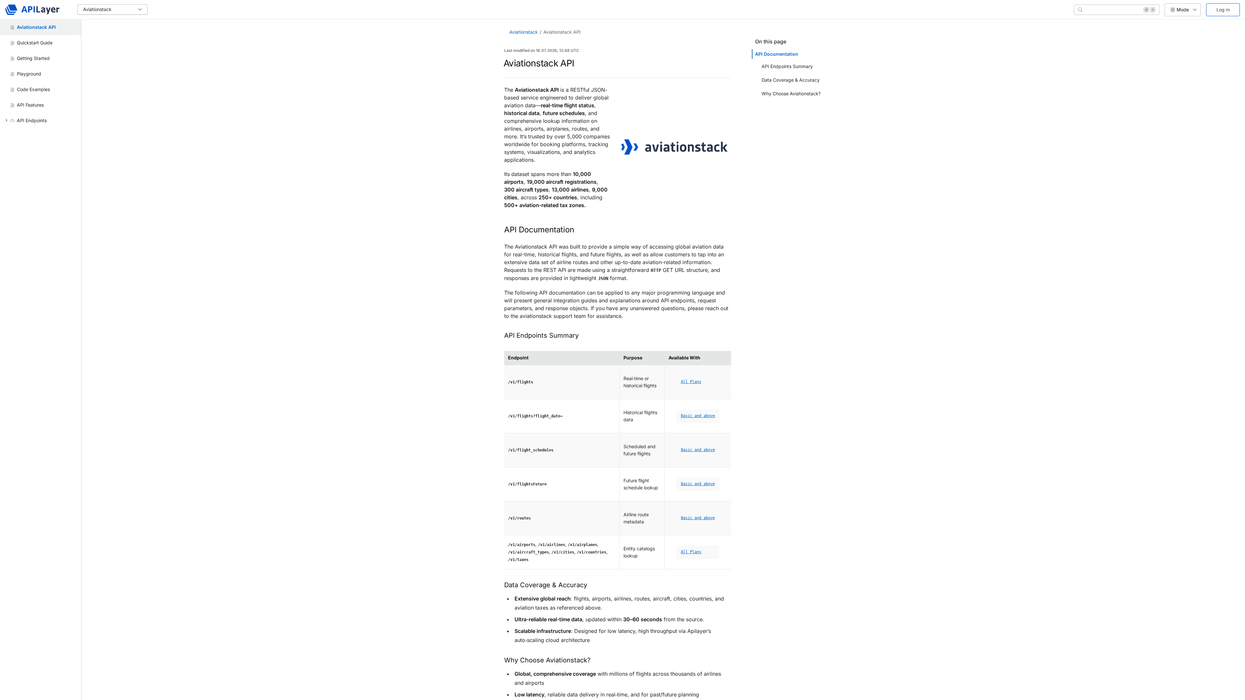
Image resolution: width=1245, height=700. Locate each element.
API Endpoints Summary (787, 66)
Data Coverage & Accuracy (791, 80)
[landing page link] (32, 9)
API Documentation (777, 54)
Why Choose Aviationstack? (791, 93)
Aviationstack (523, 32)
